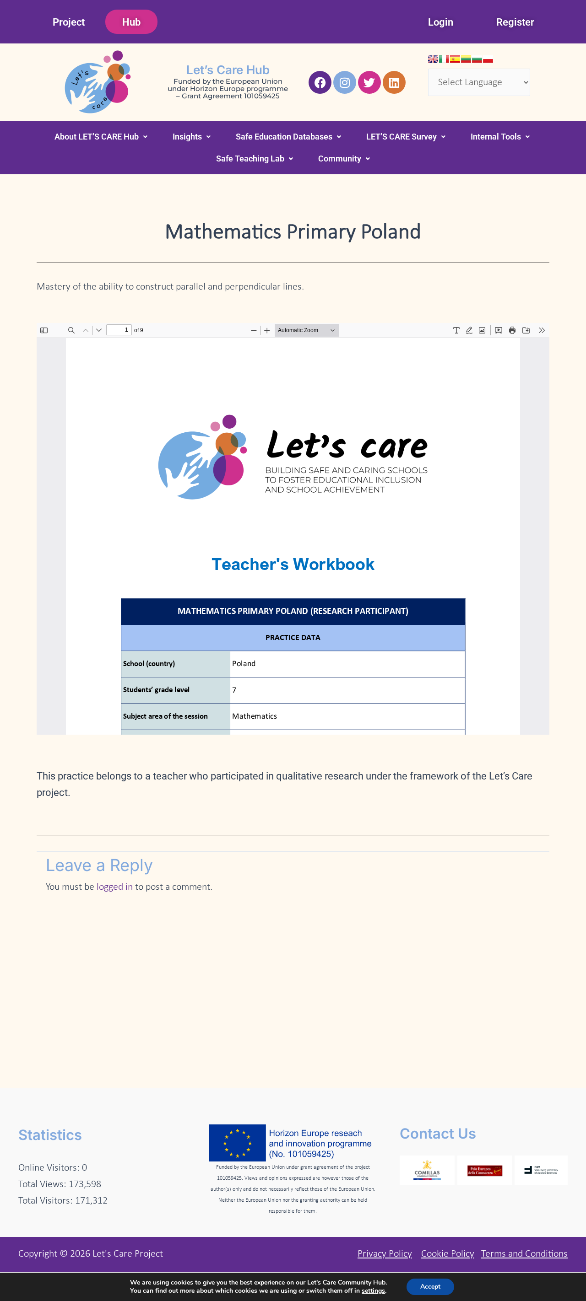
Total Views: (43, 1184)
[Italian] (444, 59)
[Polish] (488, 59)
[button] (101, 137)
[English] (433, 59)
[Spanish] (455, 59)
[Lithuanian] (466, 59)
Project (69, 22)
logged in (115, 887)
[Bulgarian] (477, 59)
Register (515, 22)
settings (373, 1291)
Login (440, 22)
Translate (513, 104)
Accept (430, 1286)
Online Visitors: (50, 1168)
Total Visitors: (46, 1201)
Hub (131, 22)
